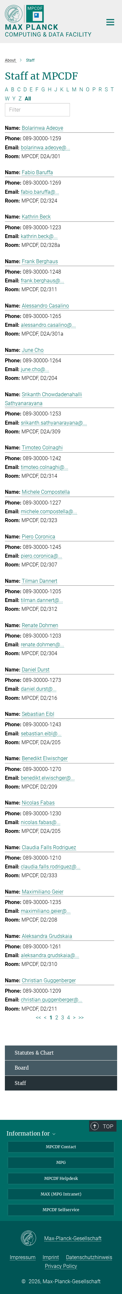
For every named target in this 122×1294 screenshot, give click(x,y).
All (28, 99)
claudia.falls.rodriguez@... (50, 867)
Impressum (22, 1257)
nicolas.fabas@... (41, 822)
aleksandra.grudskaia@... (50, 955)
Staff (20, 1083)
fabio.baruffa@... (40, 192)
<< (38, 1018)
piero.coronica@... (41, 556)
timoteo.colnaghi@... (44, 467)
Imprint (51, 1257)
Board (22, 1068)
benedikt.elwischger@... (48, 778)
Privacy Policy (61, 1266)
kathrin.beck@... (39, 236)
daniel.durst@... (39, 689)
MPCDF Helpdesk (61, 1178)
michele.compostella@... (49, 511)
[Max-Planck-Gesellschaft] (32, 1238)
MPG (61, 1162)
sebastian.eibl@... (41, 733)
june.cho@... (35, 369)
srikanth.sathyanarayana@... (54, 423)
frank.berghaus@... (42, 281)
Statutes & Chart (34, 1053)
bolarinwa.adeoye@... (45, 147)
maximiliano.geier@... (46, 911)
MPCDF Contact (61, 1146)
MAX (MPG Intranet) (61, 1194)
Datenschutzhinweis (89, 1257)
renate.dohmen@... (42, 644)
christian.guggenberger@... (51, 1000)
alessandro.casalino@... (48, 325)
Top (108, 1126)
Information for (29, 1133)
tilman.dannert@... (42, 600)
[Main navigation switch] (110, 22)
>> (81, 1018)
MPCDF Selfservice (61, 1209)
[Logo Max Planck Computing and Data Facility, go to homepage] (49, 21)
